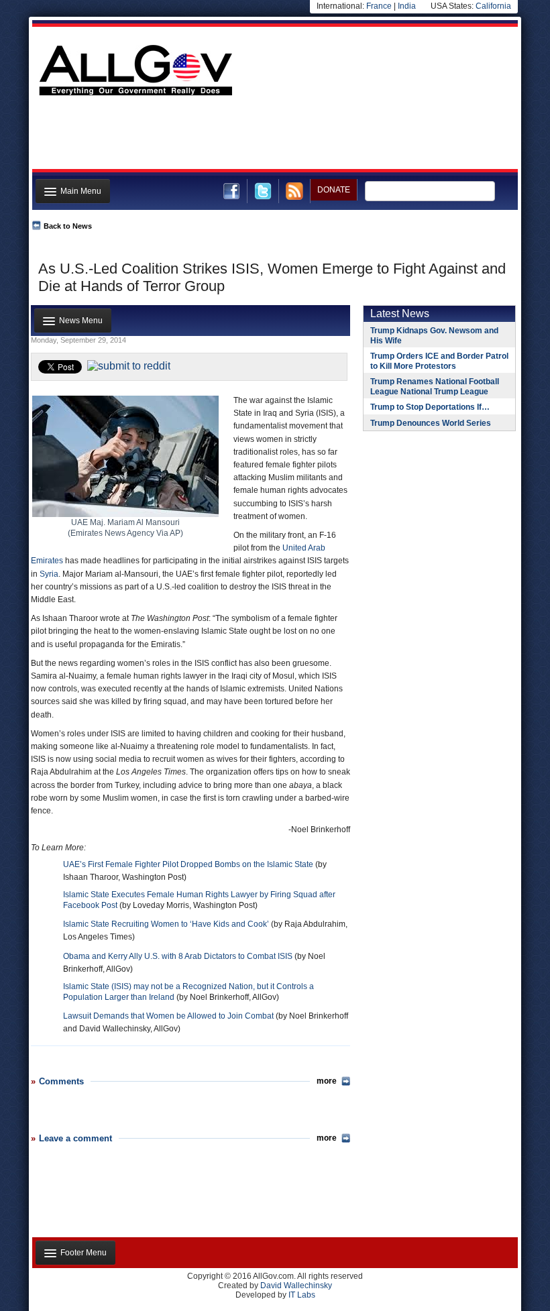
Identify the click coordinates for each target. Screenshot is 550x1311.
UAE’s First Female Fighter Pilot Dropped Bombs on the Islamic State (188, 864)
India (407, 6)
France (379, 6)
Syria (49, 574)
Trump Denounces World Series (430, 423)
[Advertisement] (274, 136)
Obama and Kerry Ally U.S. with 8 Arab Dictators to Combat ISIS (177, 956)
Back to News (68, 226)
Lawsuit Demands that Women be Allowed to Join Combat (168, 1016)
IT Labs (301, 1295)
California (493, 6)
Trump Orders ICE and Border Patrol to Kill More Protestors (439, 361)
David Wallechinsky (296, 1285)
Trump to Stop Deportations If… (430, 407)
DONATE (333, 189)
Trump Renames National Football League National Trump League (434, 386)
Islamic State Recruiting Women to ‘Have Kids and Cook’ (166, 924)
